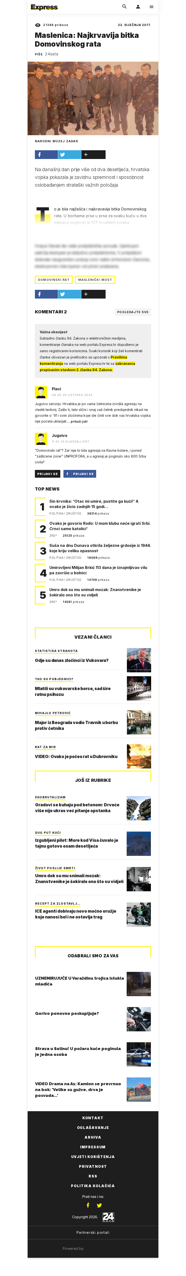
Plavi (56, 388)
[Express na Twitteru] (99, 1205)
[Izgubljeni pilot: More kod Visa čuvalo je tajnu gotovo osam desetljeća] (139, 844)
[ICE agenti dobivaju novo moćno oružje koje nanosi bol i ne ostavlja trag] (139, 914)
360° (53, 535)
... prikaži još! (77, 421)
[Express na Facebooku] (88, 1205)
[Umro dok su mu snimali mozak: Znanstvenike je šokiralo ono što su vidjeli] (139, 879)
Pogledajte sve (133, 312)
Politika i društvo (65, 513)
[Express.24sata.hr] (44, 3)
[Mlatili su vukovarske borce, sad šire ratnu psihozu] (139, 688)
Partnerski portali (93, 1232)
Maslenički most (95, 280)
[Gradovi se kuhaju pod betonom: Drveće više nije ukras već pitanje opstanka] (139, 808)
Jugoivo (59, 435)
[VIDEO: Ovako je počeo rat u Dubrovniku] (139, 756)
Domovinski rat (54, 280)
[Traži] (124, 7)
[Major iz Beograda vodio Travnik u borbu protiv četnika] (139, 722)
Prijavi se (47, 474)
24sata (51, 53)
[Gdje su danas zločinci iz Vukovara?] (139, 660)
